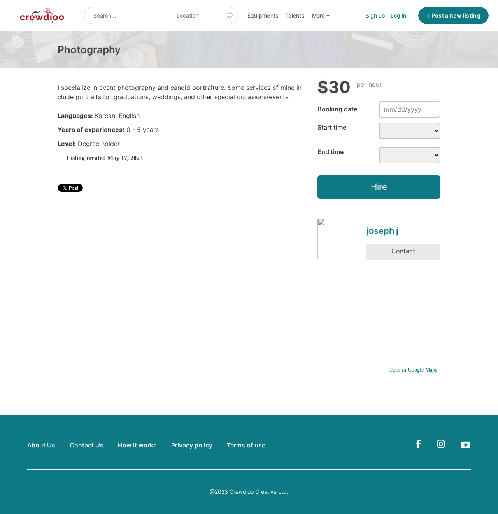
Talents (294, 15)
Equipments (262, 15)
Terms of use (246, 445)
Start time (331, 127)
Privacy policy (191, 445)
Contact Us (86, 445)
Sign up (375, 15)
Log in (398, 15)
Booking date (337, 109)
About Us (41, 445)
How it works (137, 445)
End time (330, 152)
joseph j (382, 231)
